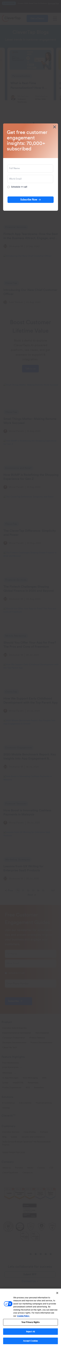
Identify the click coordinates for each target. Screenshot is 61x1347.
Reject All (30, 1332)
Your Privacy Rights (30, 1322)
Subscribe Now (28, 199)
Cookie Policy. (23, 1316)
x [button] (54, 127)
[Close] (57, 1293)
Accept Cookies (30, 1341)
